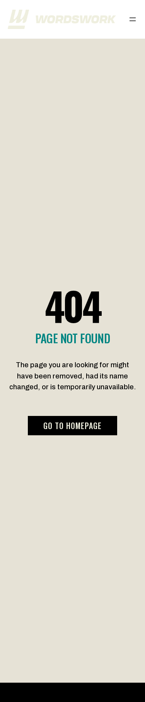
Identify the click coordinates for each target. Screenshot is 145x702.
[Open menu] (132, 19)
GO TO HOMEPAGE (72, 425)
